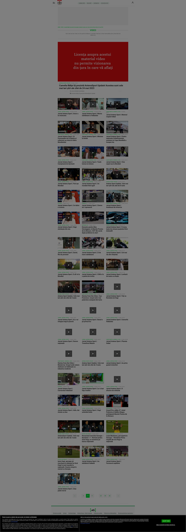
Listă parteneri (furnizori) (85, 523)
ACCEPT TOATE (166, 521)
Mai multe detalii (14, 521)
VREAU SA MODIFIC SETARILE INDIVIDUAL (165, 524)
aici (72, 526)
